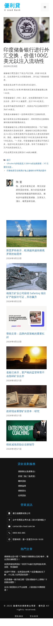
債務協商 (22, 485)
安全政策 (34, 616)
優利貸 (12, 5)
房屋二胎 (22, 476)
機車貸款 (22, 481)
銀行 (9, 160)
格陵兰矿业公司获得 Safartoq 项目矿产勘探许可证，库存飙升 (26, 295)
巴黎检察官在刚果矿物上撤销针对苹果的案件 (26, 170)
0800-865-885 (19, 532)
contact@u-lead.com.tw (24, 526)
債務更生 (22, 490)
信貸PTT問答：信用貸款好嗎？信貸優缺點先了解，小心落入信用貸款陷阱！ (24, 573)
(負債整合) (30, 471)
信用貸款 (22, 495)
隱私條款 (19, 616)
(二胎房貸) (30, 476)
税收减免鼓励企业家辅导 (20, 444)
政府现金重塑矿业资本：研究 (22, 411)
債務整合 (22, 471)
